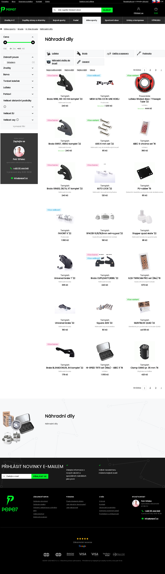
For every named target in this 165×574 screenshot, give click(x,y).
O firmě (102, 501)
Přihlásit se (40, 476)
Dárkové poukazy (40, 517)
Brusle (20, 29)
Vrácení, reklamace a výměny (45, 507)
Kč (23, 48)
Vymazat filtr (19, 126)
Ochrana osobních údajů (109, 511)
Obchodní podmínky (107, 507)
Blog (13, 1)
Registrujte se (128, 1)
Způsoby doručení (40, 501)
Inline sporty (10, 29)
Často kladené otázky (74, 501)
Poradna (5, 1)
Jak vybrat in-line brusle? (76, 504)
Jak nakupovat (72, 507)
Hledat (107, 10)
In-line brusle (31, 29)
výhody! (145, 1)
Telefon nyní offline (86, 1)
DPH (34, 511)
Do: (14, 48)
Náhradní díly (46, 29)
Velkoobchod (38, 514)
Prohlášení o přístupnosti (109, 514)
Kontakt (39, 1)
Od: (5, 48)
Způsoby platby (39, 504)
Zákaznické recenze (82, 542)
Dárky (47, 1)
